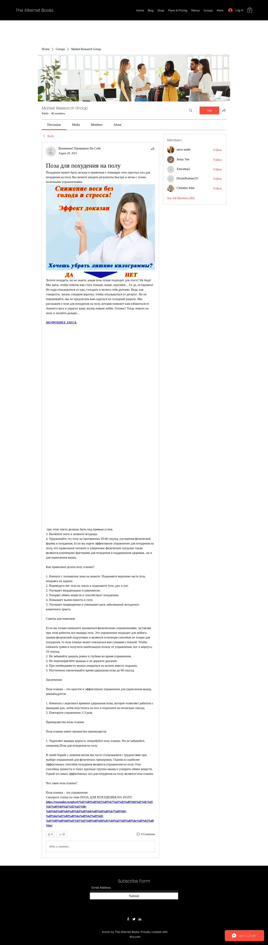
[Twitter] (134, 919)
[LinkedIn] (140, 919)
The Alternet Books (34, 10)
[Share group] (224, 110)
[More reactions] (62, 834)
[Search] (190, 110)
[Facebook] (128, 919)
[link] (54, 124)
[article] (100, 500)
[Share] (152, 148)
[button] (249, 10)
